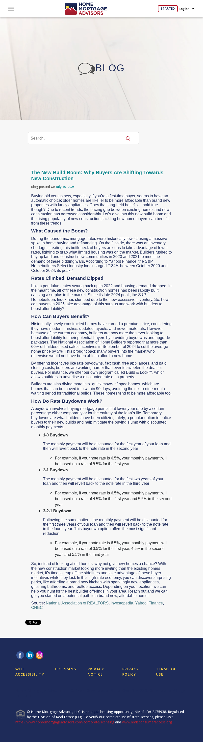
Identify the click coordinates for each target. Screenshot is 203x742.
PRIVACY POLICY (130, 672)
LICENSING (65, 669)
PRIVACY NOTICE (96, 672)
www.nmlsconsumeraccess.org (147, 722)
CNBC (37, 607)
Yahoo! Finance (149, 603)
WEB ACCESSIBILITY (29, 672)
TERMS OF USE (166, 672)
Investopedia (122, 603)
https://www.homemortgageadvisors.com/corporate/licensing (64, 722)
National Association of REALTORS (77, 603)
